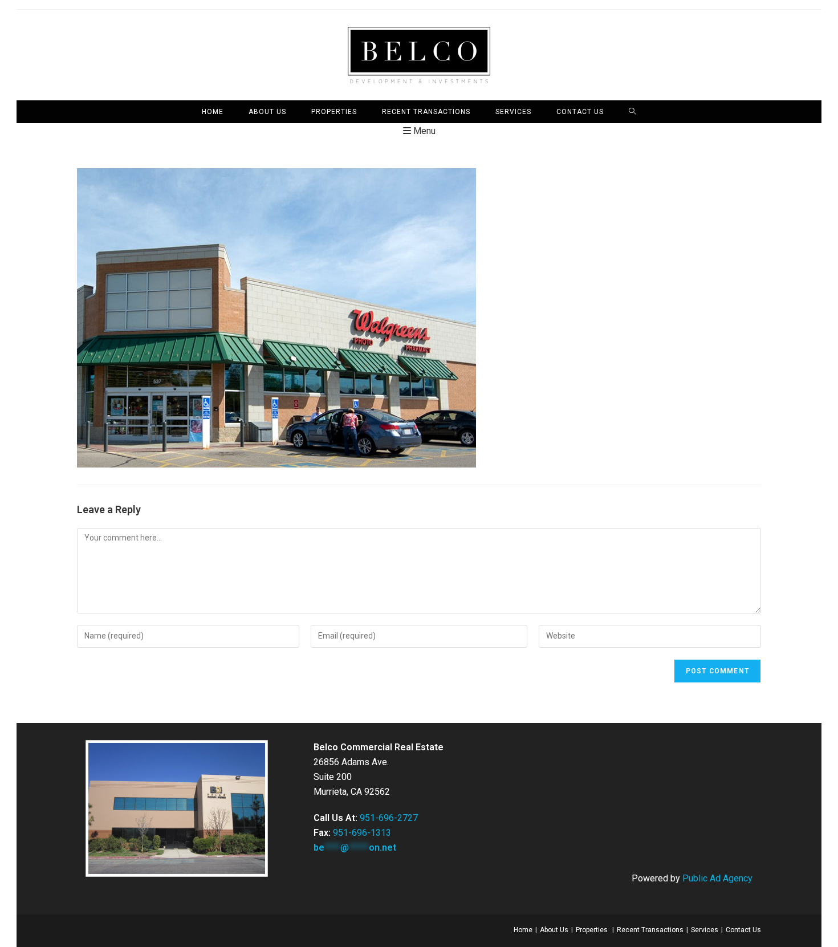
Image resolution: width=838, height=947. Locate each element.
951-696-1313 (362, 832)
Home (523, 930)
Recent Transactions (650, 930)
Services (704, 930)
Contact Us (743, 930)
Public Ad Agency (717, 878)
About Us (554, 930)
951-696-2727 (389, 817)
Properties (592, 930)
